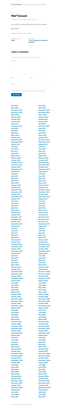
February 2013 (16, 185)
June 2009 (14, 285)
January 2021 (15, 119)
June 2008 (14, 312)
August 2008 (15, 308)
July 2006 (14, 365)
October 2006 (16, 358)
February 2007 (16, 349)
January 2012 (15, 215)
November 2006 (16, 356)
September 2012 (17, 196)
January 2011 (15, 242)
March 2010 (15, 265)
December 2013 (16, 162)
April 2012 (14, 208)
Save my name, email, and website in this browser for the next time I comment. (29, 90)
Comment (13, 60)
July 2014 (14, 146)
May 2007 (14, 342)
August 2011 (15, 226)
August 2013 (15, 171)
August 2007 (15, 335)
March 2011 (15, 237)
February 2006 (16, 376)
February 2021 (16, 117)
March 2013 (15, 183)
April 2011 (14, 235)
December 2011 (16, 217)
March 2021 (15, 115)
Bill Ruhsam (14, 19)
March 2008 (15, 319)
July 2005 (14, 392)
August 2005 (15, 390)
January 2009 (16, 297)
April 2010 (14, 262)
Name (12, 77)
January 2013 (15, 187)
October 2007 (16, 331)
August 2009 (15, 281)
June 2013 (14, 176)
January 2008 (16, 324)
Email (31, 77)
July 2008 (14, 310)
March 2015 (15, 135)
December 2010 (16, 244)
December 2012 (16, 190)
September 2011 (16, 224)
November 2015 (16, 126)
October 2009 (16, 276)
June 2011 (14, 231)
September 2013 (17, 169)
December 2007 (16, 326)
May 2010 (14, 260)
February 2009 (16, 294)
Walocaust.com (15, 28)
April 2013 (14, 181)
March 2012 (15, 210)
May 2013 (14, 178)
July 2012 (14, 201)
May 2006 (14, 369)
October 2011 (15, 221)
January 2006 (16, 378)
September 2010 (17, 251)
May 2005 (14, 397)
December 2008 (16, 299)
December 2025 (16, 110)
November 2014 (16, 140)
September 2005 (17, 387)
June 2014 (14, 149)
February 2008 (16, 321)
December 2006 (16, 353)
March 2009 (15, 292)
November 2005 (16, 383)
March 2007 (15, 347)
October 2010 (16, 249)
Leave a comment (32, 19)
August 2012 (15, 199)
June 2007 (14, 340)
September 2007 (17, 333)
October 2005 (16, 385)
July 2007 (14, 337)
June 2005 (14, 394)
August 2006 (15, 362)
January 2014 (15, 160)
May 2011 (14, 233)
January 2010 (15, 269)
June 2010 (14, 258)
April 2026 (14, 108)
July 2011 (14, 228)
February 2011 (16, 240)
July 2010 (14, 256)
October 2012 (16, 194)
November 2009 (16, 274)
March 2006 (15, 374)
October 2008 (16, 303)
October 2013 (16, 167)
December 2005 (16, 381)
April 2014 (14, 153)
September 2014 (17, 142)
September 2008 (17, 306)
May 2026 (14, 105)
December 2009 (16, 271)
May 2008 (14, 315)
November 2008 (16, 301)
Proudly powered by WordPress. (25, 404)
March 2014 (15, 155)
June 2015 (14, 128)
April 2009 (14, 290)
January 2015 (15, 137)
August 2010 (15, 253)
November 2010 (16, 246)
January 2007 (16, 351)
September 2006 (17, 360)
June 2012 (14, 203)
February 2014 (16, 158)
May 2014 (14, 151)
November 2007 (16, 328)
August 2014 (15, 144)
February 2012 (16, 212)
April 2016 (14, 124)
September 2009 (17, 278)
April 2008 (14, 317)
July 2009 (14, 283)
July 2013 (14, 174)
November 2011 (16, 219)
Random (30, 33)
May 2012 (14, 206)
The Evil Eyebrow (16, 4)
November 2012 (16, 192)
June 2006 (14, 367)
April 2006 (14, 372)
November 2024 (16, 112)
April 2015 (14, 133)
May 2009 (14, 287)
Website (12, 84)
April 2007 (14, 344)
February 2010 (16, 267)
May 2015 (14, 131)
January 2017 (15, 121)
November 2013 (16, 165)
